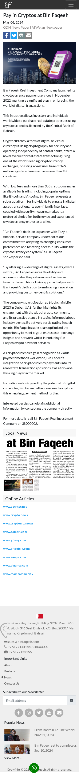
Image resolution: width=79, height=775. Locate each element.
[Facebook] (6, 37)
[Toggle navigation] (71, 4)
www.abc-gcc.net (15, 506)
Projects (9, 671)
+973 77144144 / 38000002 (27, 647)
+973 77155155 (20, 652)
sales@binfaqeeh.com (23, 642)
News (8, 677)
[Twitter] (14, 37)
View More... (12, 758)
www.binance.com (15, 565)
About (8, 665)
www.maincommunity (18, 574)
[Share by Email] (28, 37)
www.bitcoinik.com (16, 548)
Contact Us (11, 683)
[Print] (21, 37)
